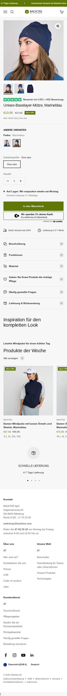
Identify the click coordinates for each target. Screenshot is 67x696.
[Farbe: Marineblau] (17, 143)
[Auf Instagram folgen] (14, 655)
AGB (29, 679)
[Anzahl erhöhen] (20, 180)
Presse (7, 569)
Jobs (6, 586)
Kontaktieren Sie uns (14, 563)
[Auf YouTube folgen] (23, 655)
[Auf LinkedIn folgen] (32, 655)
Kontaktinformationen (13, 682)
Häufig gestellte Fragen (16, 638)
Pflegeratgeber (11, 616)
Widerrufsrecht (42, 679)
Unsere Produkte (46, 572)
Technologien (44, 578)
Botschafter (43, 557)
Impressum (32, 682)
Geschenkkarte (11, 610)
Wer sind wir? (10, 557)
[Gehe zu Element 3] (30, 89)
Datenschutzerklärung (13, 679)
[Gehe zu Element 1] (8, 89)
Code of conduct (12, 580)
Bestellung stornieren (14, 644)
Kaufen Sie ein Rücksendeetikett (12, 624)
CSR (5, 574)
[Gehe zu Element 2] (19, 89)
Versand (56, 679)
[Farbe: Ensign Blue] (7, 143)
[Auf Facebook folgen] (5, 655)
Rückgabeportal (12, 632)
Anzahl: (7, 173)
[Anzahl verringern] (8, 180)
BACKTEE (7, 420)
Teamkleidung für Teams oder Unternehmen (50, 565)
